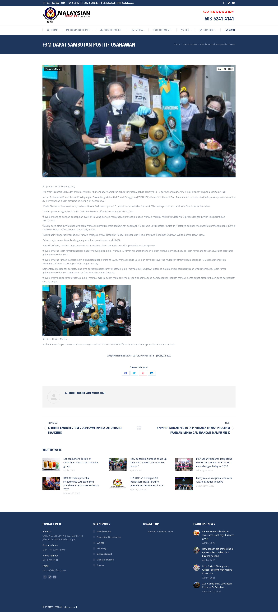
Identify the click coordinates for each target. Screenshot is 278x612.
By (143, 355)
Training (101, 548)
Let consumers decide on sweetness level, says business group (80, 462)
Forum (100, 565)
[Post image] (51, 464)
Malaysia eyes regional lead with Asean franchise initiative (214, 479)
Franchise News (53, 69)
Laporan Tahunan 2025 (160, 531)
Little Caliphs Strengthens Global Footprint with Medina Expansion (217, 570)
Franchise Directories (109, 537)
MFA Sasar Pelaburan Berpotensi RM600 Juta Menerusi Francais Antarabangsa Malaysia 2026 (214, 462)
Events (100, 542)
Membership (104, 531)
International (104, 553)
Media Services (105, 559)
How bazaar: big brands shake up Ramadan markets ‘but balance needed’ (148, 462)
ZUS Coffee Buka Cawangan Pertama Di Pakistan (217, 585)
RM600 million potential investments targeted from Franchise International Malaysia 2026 (81, 483)
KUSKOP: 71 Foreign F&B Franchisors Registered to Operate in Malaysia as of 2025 (147, 481)
